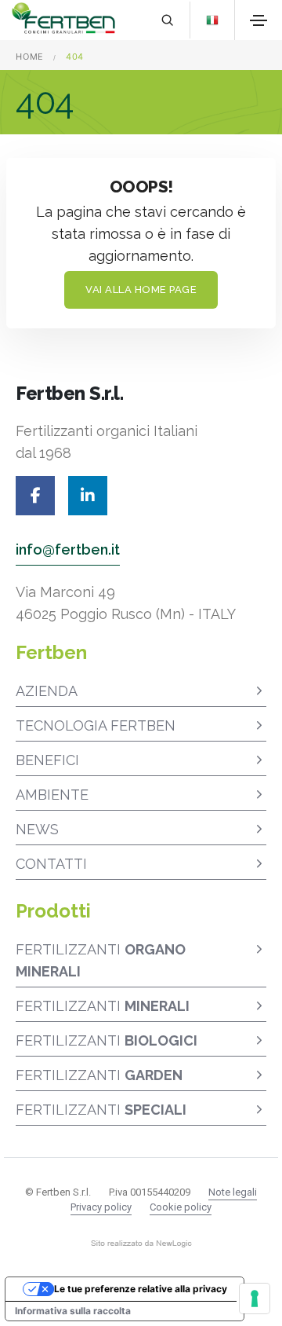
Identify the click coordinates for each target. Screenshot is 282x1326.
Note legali (232, 1192)
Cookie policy (181, 1207)
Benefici (47, 760)
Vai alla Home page (141, 289)
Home (30, 56)
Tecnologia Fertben (95, 725)
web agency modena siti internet (141, 1243)
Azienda (47, 691)
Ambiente (52, 794)
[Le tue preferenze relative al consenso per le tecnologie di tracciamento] (254, 1298)
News (37, 829)
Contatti (51, 863)
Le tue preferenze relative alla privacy (140, 1289)
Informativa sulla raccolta (73, 1311)
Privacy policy (101, 1207)
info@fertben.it (68, 549)
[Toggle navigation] (258, 20)
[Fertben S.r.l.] (63, 20)
